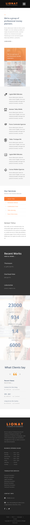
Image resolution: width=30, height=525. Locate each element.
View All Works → (10, 256)
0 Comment (17, 389)
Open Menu (24, 3)
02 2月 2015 (8, 403)
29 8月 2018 (8, 389)
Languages (19, 517)
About (13, 517)
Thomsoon (8, 263)
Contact (15, 519)
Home (7, 517)
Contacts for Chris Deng (10, 387)
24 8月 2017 (8, 396)
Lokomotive (8, 285)
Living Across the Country (11, 401)
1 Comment (17, 396)
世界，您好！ (7, 394)
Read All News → (8, 383)
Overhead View (9, 274)
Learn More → (8, 41)
